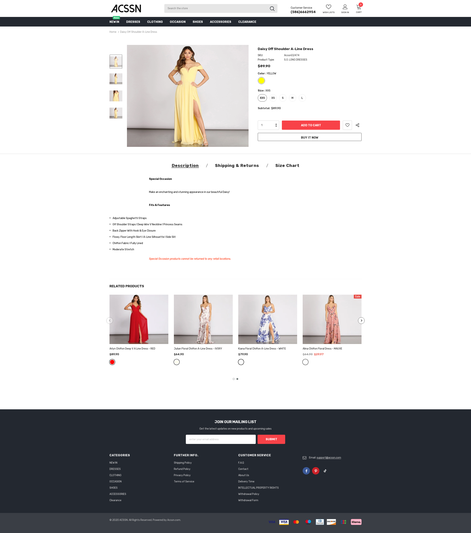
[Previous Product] (109, 320)
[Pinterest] (315, 470)
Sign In (345, 12)
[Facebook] (306, 470)
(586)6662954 (303, 12)
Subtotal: (264, 108)
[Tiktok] (325, 470)
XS (273, 98)
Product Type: (266, 59)
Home (112, 31)
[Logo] (134, 8)
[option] (188, 96)
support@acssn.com (329, 457)
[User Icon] (345, 6)
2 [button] (237, 379)
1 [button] (234, 379)
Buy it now (309, 137)
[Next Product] (361, 320)
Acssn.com (173, 520)
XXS (262, 98)
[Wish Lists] (347, 125)
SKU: (260, 55)
